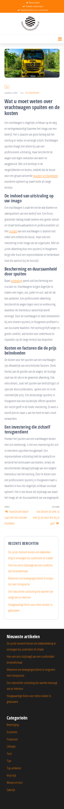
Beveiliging (13, 724)
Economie (12, 732)
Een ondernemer (32, 92)
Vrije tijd (11, 775)
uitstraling (16, 280)
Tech (9, 753)
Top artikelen (14, 768)
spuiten (13, 231)
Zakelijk (11, 789)
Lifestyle (11, 746)
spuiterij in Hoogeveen (45, 175)
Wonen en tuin (14, 782)
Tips (6, 86)
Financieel (12, 739)
